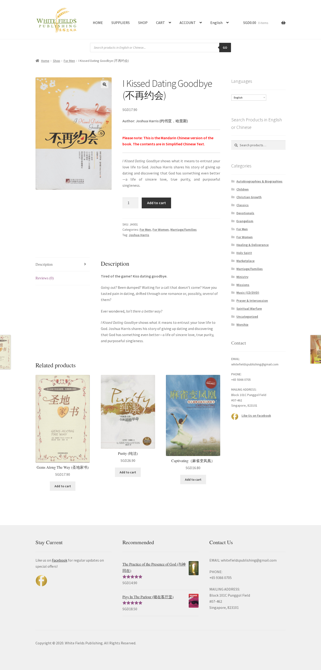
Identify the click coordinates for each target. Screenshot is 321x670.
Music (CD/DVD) (247, 292)
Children (242, 189)
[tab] (62, 265)
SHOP (143, 22)
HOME (98, 22)
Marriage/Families (183, 229)
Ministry (242, 277)
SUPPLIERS (120, 22)
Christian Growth (249, 197)
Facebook (59, 560)
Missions (242, 285)
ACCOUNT (188, 22)
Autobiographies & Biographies (259, 181)
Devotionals (245, 213)
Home (45, 61)
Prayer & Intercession (252, 300)
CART (160, 22)
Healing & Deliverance (252, 245)
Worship (242, 324)
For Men (69, 61)
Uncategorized (247, 316)
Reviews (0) (44, 278)
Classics (242, 205)
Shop (56, 61)
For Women (161, 229)
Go (225, 47)
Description (44, 264)
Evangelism (244, 221)
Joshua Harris (139, 235)
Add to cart (156, 202)
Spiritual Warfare (249, 308)
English (216, 22)
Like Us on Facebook (256, 415)
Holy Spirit (244, 253)
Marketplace (245, 261)
